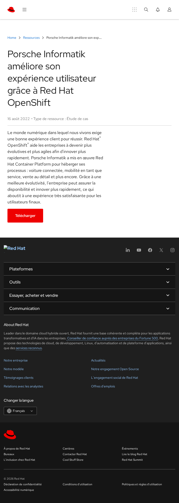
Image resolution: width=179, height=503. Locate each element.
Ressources (31, 37)
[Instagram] (172, 251)
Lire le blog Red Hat (134, 454)
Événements (130, 448)
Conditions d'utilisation (77, 484)
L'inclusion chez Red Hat (19, 460)
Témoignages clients (18, 377)
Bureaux (9, 454)
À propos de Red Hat (17, 448)
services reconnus (29, 348)
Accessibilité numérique (19, 490)
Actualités (98, 360)
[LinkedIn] (128, 251)
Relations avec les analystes (23, 386)
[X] (161, 251)
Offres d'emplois (103, 386)
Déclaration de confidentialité (23, 484)
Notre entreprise (16, 360)
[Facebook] (150, 251)
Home (12, 37)
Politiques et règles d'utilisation (142, 484)
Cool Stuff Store (73, 460)
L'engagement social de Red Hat (114, 377)
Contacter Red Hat (75, 454)
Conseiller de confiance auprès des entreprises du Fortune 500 (112, 338)
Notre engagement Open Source (115, 369)
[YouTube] (139, 251)
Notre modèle (14, 369)
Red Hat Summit (132, 460)
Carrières (68, 448)
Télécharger (25, 215)
